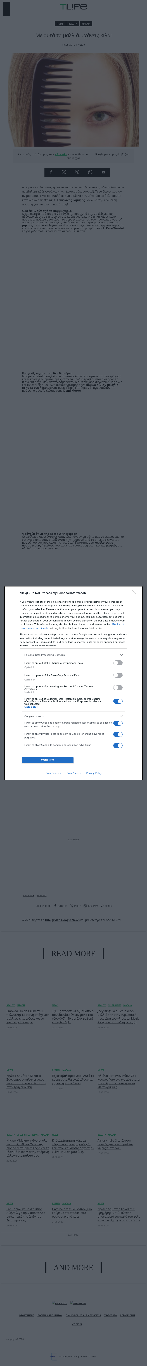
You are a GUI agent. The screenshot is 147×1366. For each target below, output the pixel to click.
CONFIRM (47, 760)
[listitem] (73, 655)
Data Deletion (53, 773)
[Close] (135, 593)
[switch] (118, 662)
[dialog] (73, 683)
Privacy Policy (94, 773)
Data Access (73, 773)
